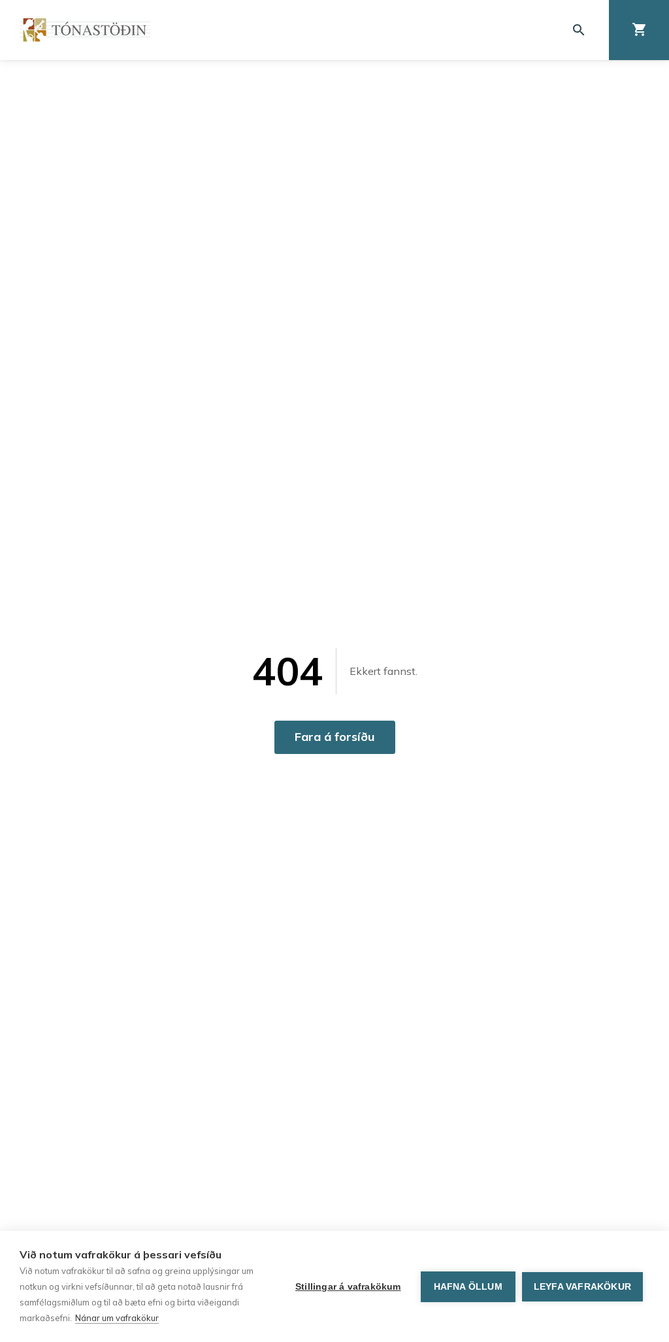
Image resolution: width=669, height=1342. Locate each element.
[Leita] (579, 30)
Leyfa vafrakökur (582, 1287)
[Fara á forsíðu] (85, 29)
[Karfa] (639, 30)
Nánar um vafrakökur (117, 1318)
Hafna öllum (468, 1287)
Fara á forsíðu (335, 736)
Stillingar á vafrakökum (348, 1287)
